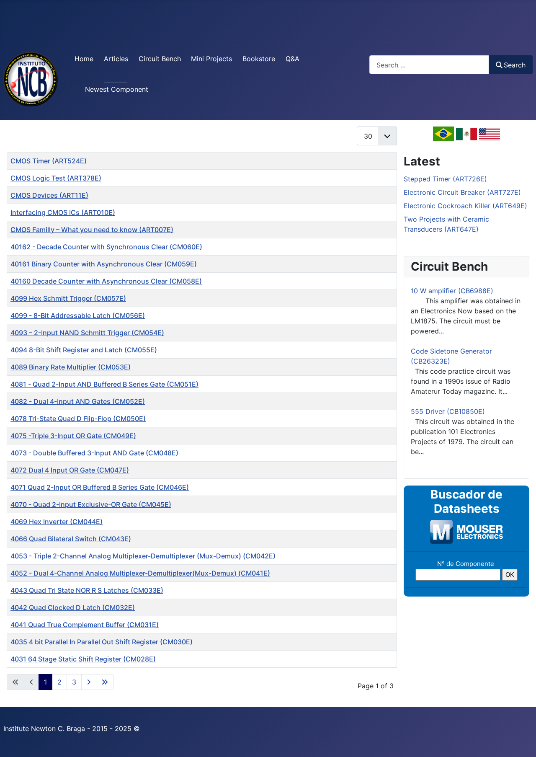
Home (84, 58)
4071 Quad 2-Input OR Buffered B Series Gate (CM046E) (99, 487)
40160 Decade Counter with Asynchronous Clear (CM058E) (106, 281)
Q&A (292, 58)
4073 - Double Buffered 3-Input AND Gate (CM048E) (94, 453)
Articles (116, 58)
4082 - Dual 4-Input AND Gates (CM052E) (77, 401)
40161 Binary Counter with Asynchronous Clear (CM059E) (103, 264)
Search (515, 65)
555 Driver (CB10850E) (448, 411)
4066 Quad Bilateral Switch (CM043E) (70, 539)
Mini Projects (211, 58)
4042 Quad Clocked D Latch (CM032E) (72, 607)
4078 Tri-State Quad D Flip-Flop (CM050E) (78, 418)
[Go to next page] (88, 682)
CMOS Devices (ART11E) (49, 195)
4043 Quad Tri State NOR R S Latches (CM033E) (86, 590)
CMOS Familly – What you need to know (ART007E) (91, 229)
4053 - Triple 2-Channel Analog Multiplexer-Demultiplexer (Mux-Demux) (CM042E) (143, 556)
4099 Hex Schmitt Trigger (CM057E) (68, 298)
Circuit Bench (160, 58)
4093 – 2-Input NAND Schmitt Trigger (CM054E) (87, 332)
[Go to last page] (104, 682)
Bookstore (258, 58)
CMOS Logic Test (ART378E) (55, 178)
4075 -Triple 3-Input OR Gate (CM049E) (73, 435)
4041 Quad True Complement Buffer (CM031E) (84, 624)
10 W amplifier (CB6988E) (452, 291)
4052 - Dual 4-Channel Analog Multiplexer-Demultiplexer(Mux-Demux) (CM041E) (140, 573)
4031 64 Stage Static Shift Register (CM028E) (83, 659)
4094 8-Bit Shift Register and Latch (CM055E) (83, 350)
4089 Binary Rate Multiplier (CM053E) (70, 367)
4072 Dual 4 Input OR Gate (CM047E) (69, 470)
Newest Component (116, 89)
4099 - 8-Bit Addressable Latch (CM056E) (77, 315)
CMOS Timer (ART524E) (48, 161)
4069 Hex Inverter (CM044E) (56, 521)
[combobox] (429, 64)
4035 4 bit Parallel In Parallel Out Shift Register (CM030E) (101, 642)
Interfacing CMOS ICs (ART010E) (62, 212)
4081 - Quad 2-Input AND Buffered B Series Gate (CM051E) (104, 384)
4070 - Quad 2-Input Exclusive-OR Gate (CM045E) (90, 504)
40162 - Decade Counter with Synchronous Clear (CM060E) (106, 247)
